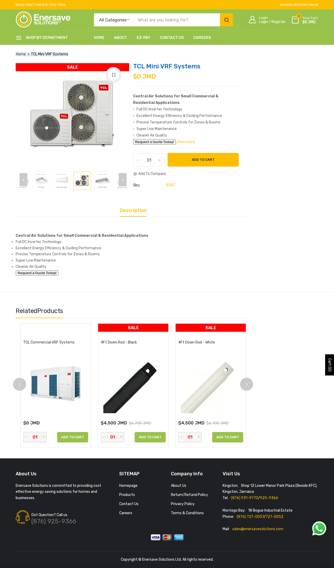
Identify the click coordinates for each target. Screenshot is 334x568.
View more (186, 142)
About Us (178, 485)
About (120, 38)
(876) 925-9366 (53, 521)
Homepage (128, 485)
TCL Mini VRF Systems (166, 66)
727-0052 (274, 516)
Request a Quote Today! (154, 142)
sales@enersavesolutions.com (257, 529)
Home (99, 38)
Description (133, 210)
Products (127, 495)
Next (123, 179)
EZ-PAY (143, 38)
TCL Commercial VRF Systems (49, 342)
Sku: (136, 185)
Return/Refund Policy (189, 495)
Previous (23, 179)
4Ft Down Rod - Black (119, 342)
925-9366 (269, 498)
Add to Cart (203, 160)
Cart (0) (329, 364)
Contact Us (172, 38)
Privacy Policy (183, 504)
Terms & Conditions (187, 513)
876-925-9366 (54, 5)
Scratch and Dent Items (299, 5)
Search (226, 19)
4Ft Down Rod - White (196, 342)
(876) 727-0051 (250, 516)
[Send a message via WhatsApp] (319, 528)
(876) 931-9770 (244, 498)
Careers (202, 38)
